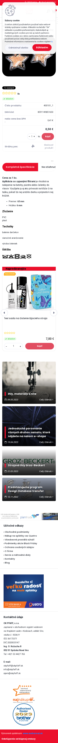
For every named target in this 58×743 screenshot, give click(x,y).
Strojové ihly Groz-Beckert (26, 465)
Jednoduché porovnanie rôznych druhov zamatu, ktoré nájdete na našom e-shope (29, 432)
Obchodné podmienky (17, 531)
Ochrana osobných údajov (19, 547)
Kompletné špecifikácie (20, 167)
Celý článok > (46, 399)
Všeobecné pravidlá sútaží (19, 539)
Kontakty (10, 558)
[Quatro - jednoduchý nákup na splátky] (24, 591)
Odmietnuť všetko (18, 47)
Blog (7, 562)
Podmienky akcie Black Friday (20, 543)
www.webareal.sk (33, 733)
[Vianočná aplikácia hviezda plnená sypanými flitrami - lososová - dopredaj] (29, 56)
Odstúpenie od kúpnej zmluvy (18, 738)
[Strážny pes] (42, 147)
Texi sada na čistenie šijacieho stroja (25, 318)
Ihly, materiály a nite (22, 394)
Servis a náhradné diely (17, 554)
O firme (9, 551)
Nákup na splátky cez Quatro (21, 535)
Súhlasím (42, 47)
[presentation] (4, 312)
